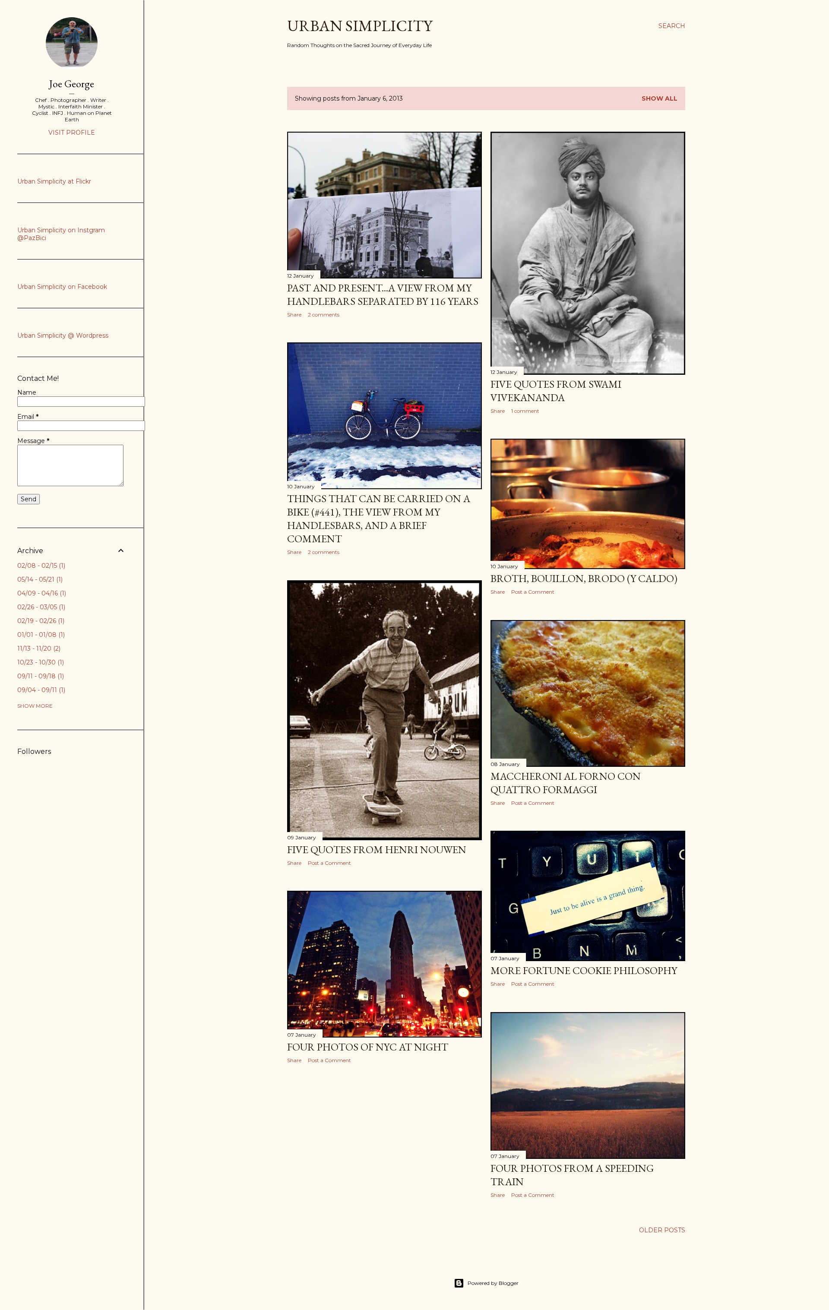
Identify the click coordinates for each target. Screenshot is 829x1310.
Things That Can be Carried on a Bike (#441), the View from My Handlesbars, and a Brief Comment (378, 518)
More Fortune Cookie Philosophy (583, 970)
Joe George (71, 83)
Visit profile (71, 132)
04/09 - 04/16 (40, 593)
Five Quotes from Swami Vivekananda (555, 390)
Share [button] (294, 314)
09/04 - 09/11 (40, 690)
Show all (659, 98)
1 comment (525, 411)
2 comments (323, 314)
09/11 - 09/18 (39, 676)
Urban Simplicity (359, 26)
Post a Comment (532, 592)
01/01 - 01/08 (40, 635)
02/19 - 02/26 (40, 621)
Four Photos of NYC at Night (367, 1047)
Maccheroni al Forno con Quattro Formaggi (565, 782)
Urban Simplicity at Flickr (54, 181)
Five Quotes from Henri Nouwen (376, 849)
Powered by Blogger (493, 1283)
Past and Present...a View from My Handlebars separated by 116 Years (382, 294)
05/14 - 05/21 (39, 579)
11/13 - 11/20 (38, 648)
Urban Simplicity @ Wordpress (62, 335)
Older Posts (662, 1230)
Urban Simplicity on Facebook (62, 287)
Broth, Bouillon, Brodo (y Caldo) (583, 578)
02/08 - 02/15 (40, 566)
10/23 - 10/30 (39, 662)
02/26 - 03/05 (40, 607)
